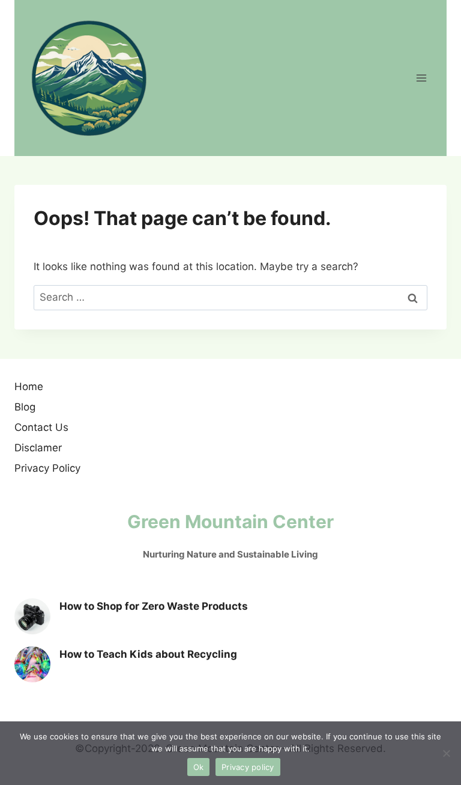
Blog (24, 407)
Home (28, 386)
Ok (198, 767)
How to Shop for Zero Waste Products (153, 606)
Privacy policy (247, 767)
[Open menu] (421, 77)
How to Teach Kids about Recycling (148, 654)
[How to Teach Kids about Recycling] (32, 664)
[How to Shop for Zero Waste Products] (32, 616)
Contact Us (41, 427)
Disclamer (38, 448)
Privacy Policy (47, 468)
